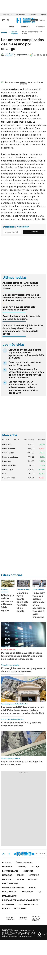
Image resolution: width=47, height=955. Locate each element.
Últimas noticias (24, 862)
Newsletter (38, 854)
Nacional (7, 879)
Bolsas (16, 440)
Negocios (7, 875)
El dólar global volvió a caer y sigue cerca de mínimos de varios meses (23, 670)
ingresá (42, 20)
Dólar (11, 26)
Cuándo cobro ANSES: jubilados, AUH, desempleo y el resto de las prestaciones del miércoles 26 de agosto (23, 329)
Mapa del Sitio (9, 896)
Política (35, 867)
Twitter (3, 854)
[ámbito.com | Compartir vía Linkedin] (44, 55)
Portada (6, 862)
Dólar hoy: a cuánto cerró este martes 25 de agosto (24, 364)
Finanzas (40, 26)
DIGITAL (10, 918)
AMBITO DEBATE (36, 918)
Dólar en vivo (20, 14)
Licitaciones (20, 908)
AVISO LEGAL (8, 904)
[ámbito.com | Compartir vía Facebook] (38, 55)
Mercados (28, 871)
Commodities (29, 440)
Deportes (33, 879)
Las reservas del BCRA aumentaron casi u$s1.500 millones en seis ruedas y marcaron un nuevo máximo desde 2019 (23, 387)
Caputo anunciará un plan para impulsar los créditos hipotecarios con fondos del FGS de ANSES (26, 354)
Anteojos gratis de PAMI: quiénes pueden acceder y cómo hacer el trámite (20, 285)
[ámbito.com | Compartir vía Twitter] (41, 55)
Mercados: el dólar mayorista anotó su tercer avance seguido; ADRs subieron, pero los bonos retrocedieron (22, 655)
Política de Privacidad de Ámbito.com (21, 900)
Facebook (9, 854)
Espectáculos (9, 892)
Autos (32, 887)
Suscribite (34, 232)
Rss (39, 892)
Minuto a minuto (9, 650)
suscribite (34, 20)
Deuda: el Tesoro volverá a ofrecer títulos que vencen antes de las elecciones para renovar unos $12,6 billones (26, 373)
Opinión (20, 875)
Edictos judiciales (28, 904)
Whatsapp (33, 854)
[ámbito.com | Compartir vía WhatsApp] (35, 55)
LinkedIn (21, 854)
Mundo (20, 879)
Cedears (41, 440)
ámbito (4, 33)
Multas (6, 908)
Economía (25, 26)
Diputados (32, 14)
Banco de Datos (10, 871)
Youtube (27, 854)
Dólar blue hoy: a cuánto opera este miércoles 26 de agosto (21, 317)
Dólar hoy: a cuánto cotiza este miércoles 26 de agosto (19, 308)
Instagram (15, 854)
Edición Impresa (10, 883)
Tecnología (27, 892)
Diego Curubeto (9, 55)
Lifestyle (34, 875)
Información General (13, 887)
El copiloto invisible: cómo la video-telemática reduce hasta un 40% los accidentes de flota (22, 297)
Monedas (5, 440)
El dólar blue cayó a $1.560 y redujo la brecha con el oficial (21, 724)
